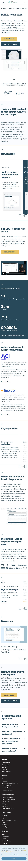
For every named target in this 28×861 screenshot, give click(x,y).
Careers (4, 838)
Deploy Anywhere (6, 771)
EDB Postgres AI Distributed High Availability (13, 651)
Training (4, 804)
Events (3, 822)
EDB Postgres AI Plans (7, 808)
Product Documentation (8, 797)
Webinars (4, 824)
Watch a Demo (9, 695)
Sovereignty (5, 815)
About (3, 834)
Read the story (5, 382)
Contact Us (4, 843)
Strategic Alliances (6, 841)
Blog (3, 818)
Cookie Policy (9, 851)
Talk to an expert (10, 44)
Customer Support (6, 785)
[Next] (25, 215)
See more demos (10, 252)
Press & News (5, 836)
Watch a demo (9, 39)
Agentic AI (4, 769)
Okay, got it (14, 858)
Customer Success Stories (8, 820)
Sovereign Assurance (7, 787)
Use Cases (4, 781)
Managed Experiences (7, 790)
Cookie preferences (14, 854)
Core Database (5, 765)
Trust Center (5, 806)
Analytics (4, 767)
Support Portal (5, 801)
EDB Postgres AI (6, 762)
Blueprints (4, 778)
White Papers (5, 827)
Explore (3, 601)
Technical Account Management (10, 783)
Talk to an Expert (10, 700)
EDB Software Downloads (8, 799)
